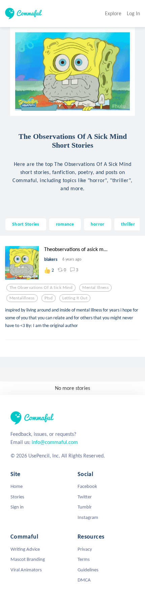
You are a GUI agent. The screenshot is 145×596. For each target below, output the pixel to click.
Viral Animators (26, 570)
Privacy (85, 549)
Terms (84, 559)
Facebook (87, 486)
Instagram (88, 517)
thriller (128, 224)
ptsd (49, 298)
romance (65, 224)
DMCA (84, 580)
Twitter (85, 497)
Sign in (17, 507)
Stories (17, 497)
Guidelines (88, 570)
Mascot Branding (27, 559)
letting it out (74, 298)
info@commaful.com (55, 442)
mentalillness (22, 298)
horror (98, 224)
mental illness (95, 287)
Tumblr (85, 507)
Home (16, 486)
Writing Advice (25, 549)
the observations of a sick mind (40, 287)
